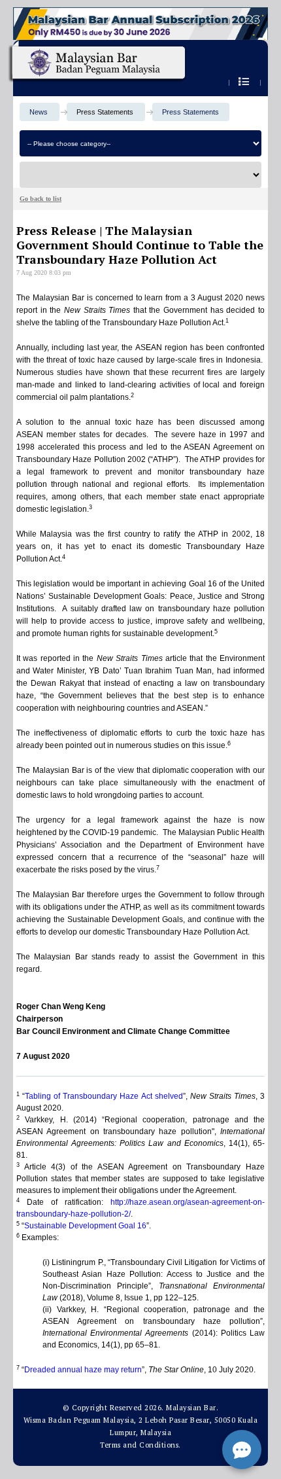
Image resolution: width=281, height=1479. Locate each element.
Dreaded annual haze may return (83, 1369)
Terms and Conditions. (140, 1445)
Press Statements (190, 112)
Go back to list (40, 198)
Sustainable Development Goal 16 (85, 1225)
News (38, 112)
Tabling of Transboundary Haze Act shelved (104, 1096)
